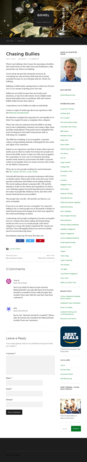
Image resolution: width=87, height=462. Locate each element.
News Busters (65, 220)
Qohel (43, 15)
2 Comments (34, 59)
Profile (21, 41)
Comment (11, 353)
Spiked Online (65, 247)
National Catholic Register (70, 202)
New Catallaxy (65, 211)
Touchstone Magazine (68, 274)
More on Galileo (66, 307)
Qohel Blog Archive (67, 95)
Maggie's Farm (66, 185)
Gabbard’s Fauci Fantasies (70, 303)
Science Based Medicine (69, 238)
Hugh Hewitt (65, 162)
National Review (66, 207)
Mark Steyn (64, 189)
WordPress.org (66, 379)
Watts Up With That (68, 283)
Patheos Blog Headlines (69, 225)
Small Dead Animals (68, 242)
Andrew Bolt (65, 113)
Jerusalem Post (66, 171)
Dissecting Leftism (67, 149)
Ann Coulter (65, 118)
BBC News (64, 131)
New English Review (68, 216)
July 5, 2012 (11, 59)
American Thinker (67, 109)
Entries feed (65, 370)
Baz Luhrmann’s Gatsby (14, 257)
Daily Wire (64, 140)
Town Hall (64, 278)
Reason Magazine (67, 234)
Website (9, 400)
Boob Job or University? (46, 257)
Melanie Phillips (66, 193)
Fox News (64, 153)
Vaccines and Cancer (68, 319)
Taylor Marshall (66, 260)
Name (9, 378)
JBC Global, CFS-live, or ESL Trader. (24, 172)
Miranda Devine (66, 198)
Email (9, 389)
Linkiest (63, 180)
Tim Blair (63, 269)
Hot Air (63, 158)
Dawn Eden (64, 145)
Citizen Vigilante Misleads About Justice (70, 297)
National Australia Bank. (19, 113)
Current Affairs (15, 249)
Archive (9, 41)
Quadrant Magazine (67, 229)
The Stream (64, 265)
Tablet (62, 251)
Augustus (22, 59)
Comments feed (66, 374)
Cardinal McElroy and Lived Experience (68, 313)
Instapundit (64, 167)
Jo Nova (63, 176)
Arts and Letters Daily (68, 122)
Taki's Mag (64, 256)
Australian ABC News (68, 127)
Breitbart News (66, 136)
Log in (62, 365)
